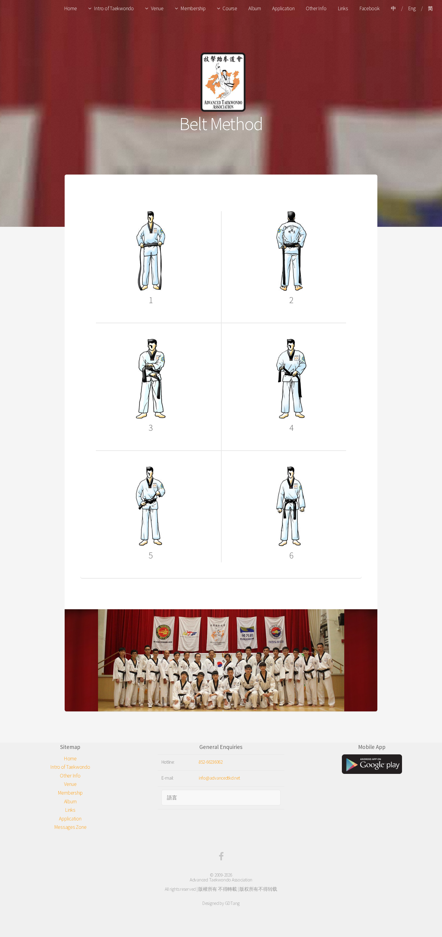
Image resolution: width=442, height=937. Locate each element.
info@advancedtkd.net (219, 778)
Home (70, 8)
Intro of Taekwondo (114, 8)
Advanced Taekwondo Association (221, 880)
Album (254, 8)
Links (343, 8)
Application (283, 8)
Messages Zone (70, 827)
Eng (412, 8)
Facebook (369, 8)
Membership (192, 8)
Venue (157, 8)
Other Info (316, 8)
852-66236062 (211, 762)
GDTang (232, 903)
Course (230, 8)
